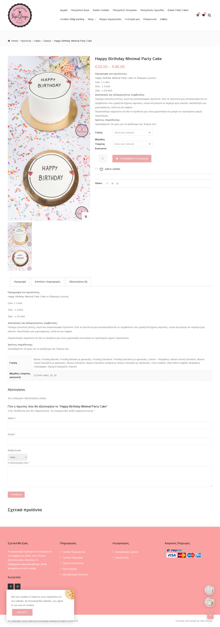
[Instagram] (17, 586)
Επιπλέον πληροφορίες (47, 281)
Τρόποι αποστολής (73, 563)
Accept (22, 612)
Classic (47, 40)
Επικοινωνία (150, 19)
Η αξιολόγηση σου (19, 462)
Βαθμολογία (14, 450)
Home (14, 40)
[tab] (20, 281)
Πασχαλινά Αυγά (80, 10)
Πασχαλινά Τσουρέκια (125, 10)
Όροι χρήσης (69, 568)
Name (12, 418)
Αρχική (63, 10)
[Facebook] (11, 586)
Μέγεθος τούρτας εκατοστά (100, 144)
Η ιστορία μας (132, 19)
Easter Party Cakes (178, 10)
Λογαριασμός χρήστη (126, 551)
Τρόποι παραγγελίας (73, 551)
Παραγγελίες (122, 557)
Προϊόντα (26, 40)
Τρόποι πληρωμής (72, 557)
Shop (90, 19)
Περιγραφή (20, 281)
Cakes (37, 40)
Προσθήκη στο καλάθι (134, 158)
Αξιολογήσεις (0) (78, 281)
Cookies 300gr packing (72, 19)
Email (11, 434)
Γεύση (98, 132)
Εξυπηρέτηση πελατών (75, 574)
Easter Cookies (101, 10)
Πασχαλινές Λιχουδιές (152, 10)
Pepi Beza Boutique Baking (41, 620)
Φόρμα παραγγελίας (110, 19)
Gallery (163, 19)
